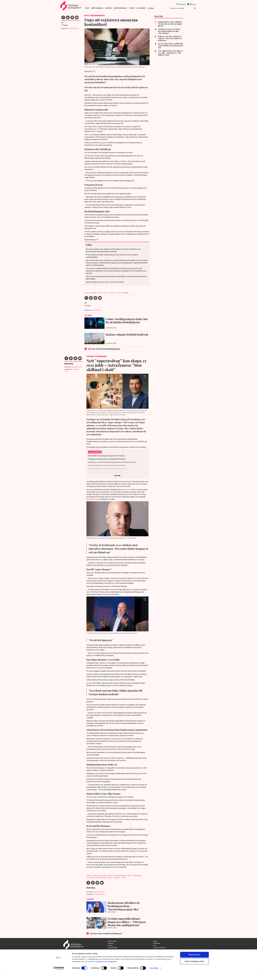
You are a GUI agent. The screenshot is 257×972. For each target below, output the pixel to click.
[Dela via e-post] (77, 17)
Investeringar (137, 875)
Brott (118, 293)
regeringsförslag (92, 499)
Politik (130, 875)
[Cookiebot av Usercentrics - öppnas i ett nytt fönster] (59, 968)
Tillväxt (88, 875)
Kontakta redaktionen (159, 947)
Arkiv (154, 945)
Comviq (106, 293)
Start (87, 8)
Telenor (87, 293)
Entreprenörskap (120, 8)
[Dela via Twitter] (68, 17)
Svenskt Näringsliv (121, 875)
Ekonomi (108, 8)
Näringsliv (110, 943)
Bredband (94, 293)
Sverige (123, 877)
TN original (116, 877)
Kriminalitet (124, 293)
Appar (155, 941)
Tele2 (100, 293)
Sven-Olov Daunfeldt (107, 875)
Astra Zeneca (90, 877)
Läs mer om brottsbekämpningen (104, 348)
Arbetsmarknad (97, 8)
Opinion (132, 8)
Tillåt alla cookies (194, 955)
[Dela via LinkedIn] (72, 17)
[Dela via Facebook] (63, 17)
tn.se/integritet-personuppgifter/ (105, 961)
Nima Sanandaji (102, 877)
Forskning (95, 875)
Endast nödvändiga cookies (194, 961)
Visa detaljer (154, 968)
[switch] (104, 968)
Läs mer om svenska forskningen (106, 933)
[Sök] (195, 8)
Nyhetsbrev (141, 8)
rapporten (126, 490)
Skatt (110, 877)
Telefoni (112, 293)
